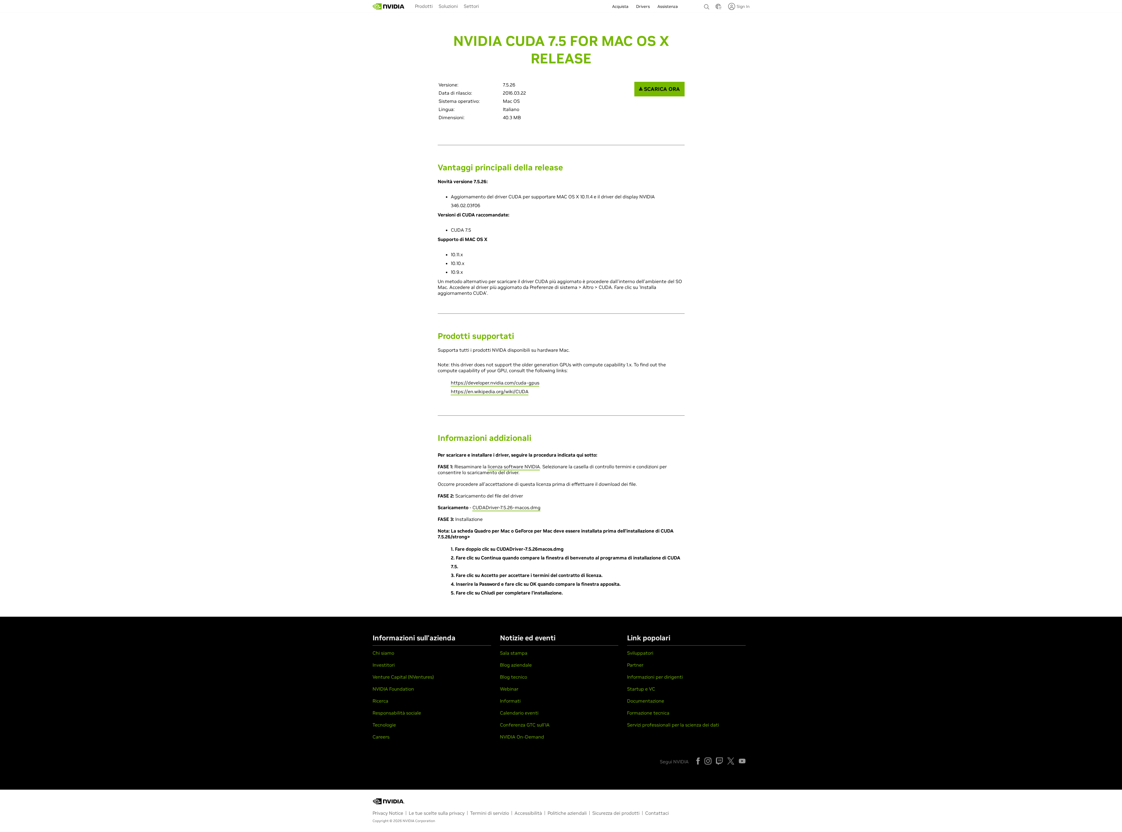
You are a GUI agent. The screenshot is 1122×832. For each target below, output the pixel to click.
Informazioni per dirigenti (655, 677)
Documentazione (645, 701)
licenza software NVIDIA (514, 466)
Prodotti (424, 6)
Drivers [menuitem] (643, 6)
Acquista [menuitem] (620, 6)
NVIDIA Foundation (393, 689)
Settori (471, 6)
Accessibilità (528, 813)
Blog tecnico (513, 677)
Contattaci (657, 813)
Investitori (384, 665)
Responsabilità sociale (397, 713)
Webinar (509, 689)
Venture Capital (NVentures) (403, 677)
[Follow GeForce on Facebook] (698, 761)
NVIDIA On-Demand (522, 737)
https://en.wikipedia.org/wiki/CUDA (490, 391)
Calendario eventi (519, 713)
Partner (635, 665)
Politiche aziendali (567, 813)
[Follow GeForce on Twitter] (730, 761)
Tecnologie (384, 725)
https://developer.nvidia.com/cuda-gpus (495, 383)
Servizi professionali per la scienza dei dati (673, 725)
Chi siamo (383, 653)
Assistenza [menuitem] (667, 6)
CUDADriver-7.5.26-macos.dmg (506, 507)
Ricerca (380, 701)
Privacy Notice (388, 813)
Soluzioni (448, 6)
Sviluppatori (640, 653)
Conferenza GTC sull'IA (525, 725)
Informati (510, 701)
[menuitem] (424, 6)
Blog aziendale (516, 665)
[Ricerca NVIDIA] (706, 5)
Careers (381, 737)
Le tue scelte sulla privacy (437, 813)
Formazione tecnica (648, 713)
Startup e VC (641, 689)
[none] (706, 4)
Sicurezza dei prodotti (616, 813)
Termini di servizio (489, 813)
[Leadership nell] (389, 6)
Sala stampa (513, 653)
